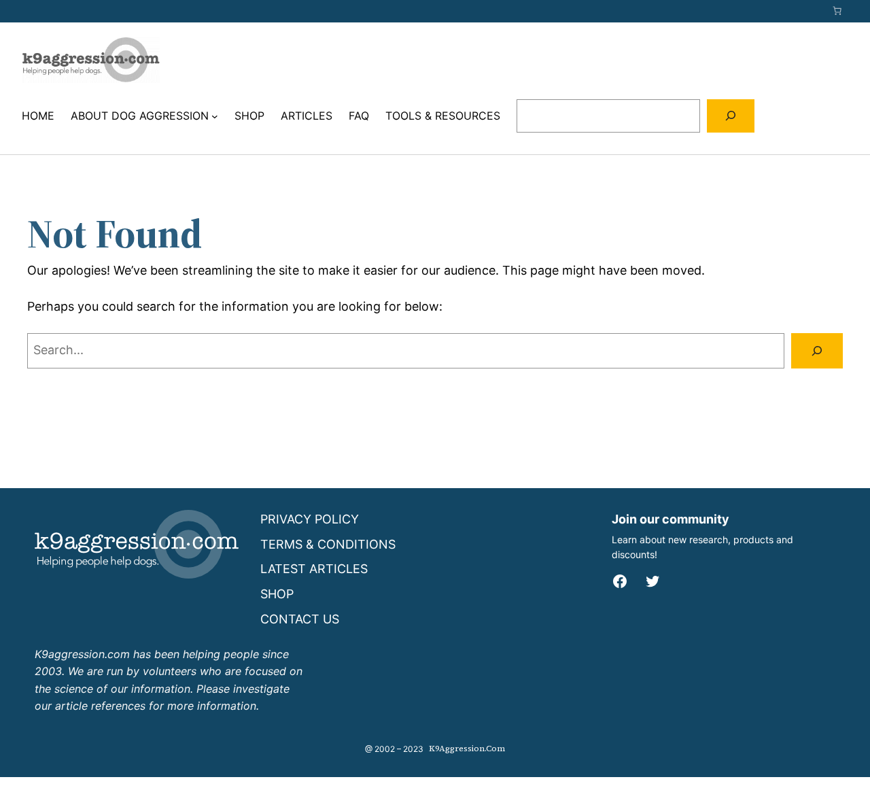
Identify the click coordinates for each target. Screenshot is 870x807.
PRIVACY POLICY (309, 519)
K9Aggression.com (467, 748)
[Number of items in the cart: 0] (837, 11)
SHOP (277, 594)
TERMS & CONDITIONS (328, 544)
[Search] (731, 116)
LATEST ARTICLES (314, 569)
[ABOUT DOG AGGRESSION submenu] (214, 116)
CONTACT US (299, 619)
